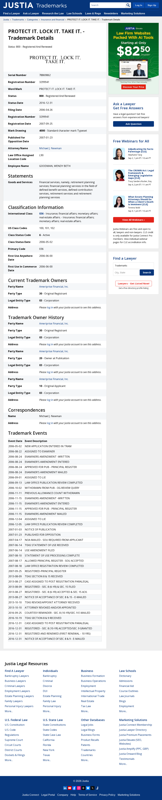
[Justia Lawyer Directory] (97, 788)
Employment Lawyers (17, 691)
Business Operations (93, 681)
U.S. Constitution (15, 724)
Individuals (50, 671)
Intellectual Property (93, 691)
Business (87, 671)
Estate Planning (52, 696)
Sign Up (152, 5)
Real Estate (87, 701)
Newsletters (111, 13)
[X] (92, 788)
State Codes (50, 730)
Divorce (47, 686)
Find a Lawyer (11, 13)
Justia (6, 19)
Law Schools (74, 13)
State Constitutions (54, 724)
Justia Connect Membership (135, 724)
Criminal (48, 681)
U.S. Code (10, 730)
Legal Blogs (88, 730)
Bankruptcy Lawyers (17, 676)
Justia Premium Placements (135, 735)
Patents (85, 745)
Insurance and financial (52, 19)
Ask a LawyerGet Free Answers (128, 105)
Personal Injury (52, 706)
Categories (32, 19)
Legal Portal (48, 795)
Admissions (126, 681)
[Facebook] (74, 788)
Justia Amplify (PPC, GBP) (134, 748)
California (48, 740)
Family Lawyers (14, 701)
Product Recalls (90, 740)
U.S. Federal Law (16, 720)
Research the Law (53, 13)
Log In (138, 5)
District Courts (13, 750)
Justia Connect (30, 795)
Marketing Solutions (133, 13)
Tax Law (86, 706)
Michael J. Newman (50, 148)
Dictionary (125, 676)
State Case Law (52, 735)
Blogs (122, 701)
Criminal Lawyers (15, 686)
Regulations (12, 735)
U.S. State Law (53, 720)
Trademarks (18, 19)
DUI (45, 691)
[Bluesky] (88, 788)
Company (62, 795)
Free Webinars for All (131, 141)
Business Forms (90, 735)
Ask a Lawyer (31, 13)
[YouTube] (70, 788)
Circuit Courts (13, 745)
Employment (88, 686)
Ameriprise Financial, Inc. (53, 286)
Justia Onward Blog (130, 754)
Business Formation (93, 676)
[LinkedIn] (65, 788)
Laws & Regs (93, 13)
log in (50, 307)
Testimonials (126, 759)
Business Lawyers (15, 681)
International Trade (92, 696)
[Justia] (18, 5)
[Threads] (83, 788)
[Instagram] (79, 788)
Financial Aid (126, 686)
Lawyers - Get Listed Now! (133, 283)
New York (48, 750)
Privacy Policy (107, 795)
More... (9, 711)
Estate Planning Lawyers (19, 696)
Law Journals (126, 696)
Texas (46, 755)
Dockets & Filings (15, 755)
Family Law (49, 701)
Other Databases (93, 720)
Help (73, 795)
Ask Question (133, 123)
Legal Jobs (87, 724)
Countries (87, 755)
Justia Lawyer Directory (133, 730)
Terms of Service (87, 795)
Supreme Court (14, 740)
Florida (47, 745)
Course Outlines (128, 691)
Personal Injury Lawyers (19, 706)
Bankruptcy (50, 676)
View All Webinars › (133, 219)
